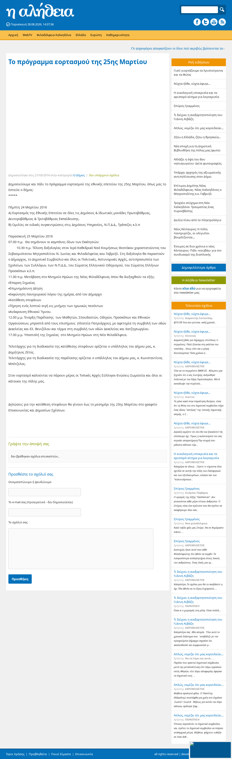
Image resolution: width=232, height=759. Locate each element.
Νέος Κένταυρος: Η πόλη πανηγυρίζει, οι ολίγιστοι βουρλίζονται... (192, 233)
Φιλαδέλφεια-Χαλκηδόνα (54, 35)
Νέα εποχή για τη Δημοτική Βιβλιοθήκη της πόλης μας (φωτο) (197, 148)
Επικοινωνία (84, 754)
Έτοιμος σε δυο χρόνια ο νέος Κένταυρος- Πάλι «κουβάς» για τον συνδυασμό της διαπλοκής (198, 250)
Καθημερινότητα (117, 35)
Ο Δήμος (79, 175)
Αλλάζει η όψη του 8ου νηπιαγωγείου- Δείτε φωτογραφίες (198, 161)
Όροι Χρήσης (15, 754)
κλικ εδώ (189, 288)
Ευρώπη (96, 35)
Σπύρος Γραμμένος (187, 106)
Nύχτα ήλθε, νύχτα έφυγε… (192, 84)
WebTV (27, 35)
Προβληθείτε (38, 754)
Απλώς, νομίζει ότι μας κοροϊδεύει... (198, 128)
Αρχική (13, 35)
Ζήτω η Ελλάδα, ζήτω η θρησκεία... (197, 137)
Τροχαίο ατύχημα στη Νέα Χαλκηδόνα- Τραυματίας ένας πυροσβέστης (194, 207)
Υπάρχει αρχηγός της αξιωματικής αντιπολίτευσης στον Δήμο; (197, 174)
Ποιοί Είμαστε (61, 754)
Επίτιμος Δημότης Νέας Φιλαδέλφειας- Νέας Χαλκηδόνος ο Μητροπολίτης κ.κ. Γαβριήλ (198, 190)
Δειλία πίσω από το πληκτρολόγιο (197, 220)
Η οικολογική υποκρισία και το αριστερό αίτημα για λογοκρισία (196, 95)
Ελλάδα (81, 35)
